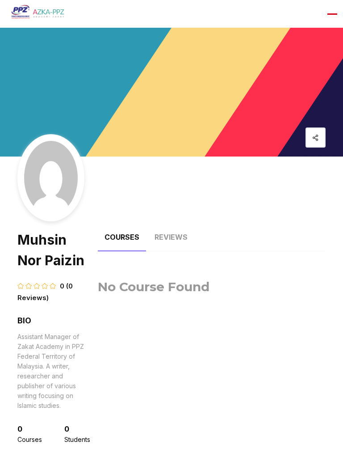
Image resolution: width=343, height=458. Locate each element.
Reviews (171, 237)
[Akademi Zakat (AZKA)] (38, 14)
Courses (122, 237)
